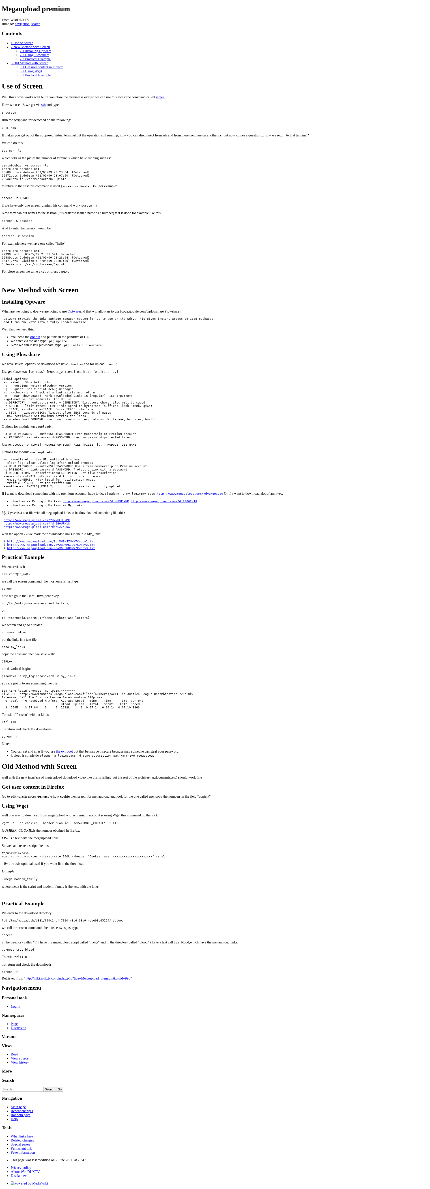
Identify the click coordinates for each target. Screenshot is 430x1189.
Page (14, 1024)
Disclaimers (19, 1176)
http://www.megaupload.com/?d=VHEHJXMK (96, 501)
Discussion (18, 1028)
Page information (23, 1152)
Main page (18, 1107)
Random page (20, 1115)
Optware (74, 311)
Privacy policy (21, 1168)
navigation (22, 24)
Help (14, 1119)
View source (19, 1058)
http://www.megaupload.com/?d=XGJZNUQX (37, 527)
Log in (15, 1006)
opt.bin (35, 337)
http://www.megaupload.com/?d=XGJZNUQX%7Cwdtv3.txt (51, 548)
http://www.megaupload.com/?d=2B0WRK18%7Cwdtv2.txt (51, 544)
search (35, 24)
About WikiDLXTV (25, 1172)
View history (20, 1062)
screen (160, 97)
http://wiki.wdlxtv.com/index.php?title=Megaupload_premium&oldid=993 (78, 978)
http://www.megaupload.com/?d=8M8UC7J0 (190, 493)
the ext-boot (64, 751)
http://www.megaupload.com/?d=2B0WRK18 (164, 501)
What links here (22, 1136)
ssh (43, 105)
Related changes (22, 1140)
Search (8, 1080)
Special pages (20, 1144)
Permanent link (21, 1148)
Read (14, 1054)
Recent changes (22, 1111)
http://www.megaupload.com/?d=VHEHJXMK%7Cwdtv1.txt (51, 541)
